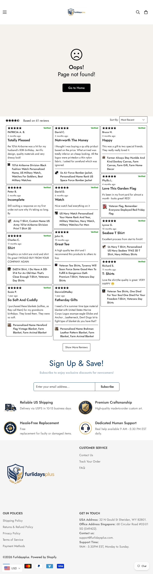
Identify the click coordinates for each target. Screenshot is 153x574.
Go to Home (76, 88)
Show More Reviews (76, 347)
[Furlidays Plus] (76, 12)
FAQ (82, 468)
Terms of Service (13, 540)
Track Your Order (89, 461)
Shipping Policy (13, 520)
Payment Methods (14, 546)
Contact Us (86, 455)
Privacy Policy (11, 533)
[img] (76, 288)
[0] (146, 12)
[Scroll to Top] (145, 553)
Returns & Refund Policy (18, 527)
